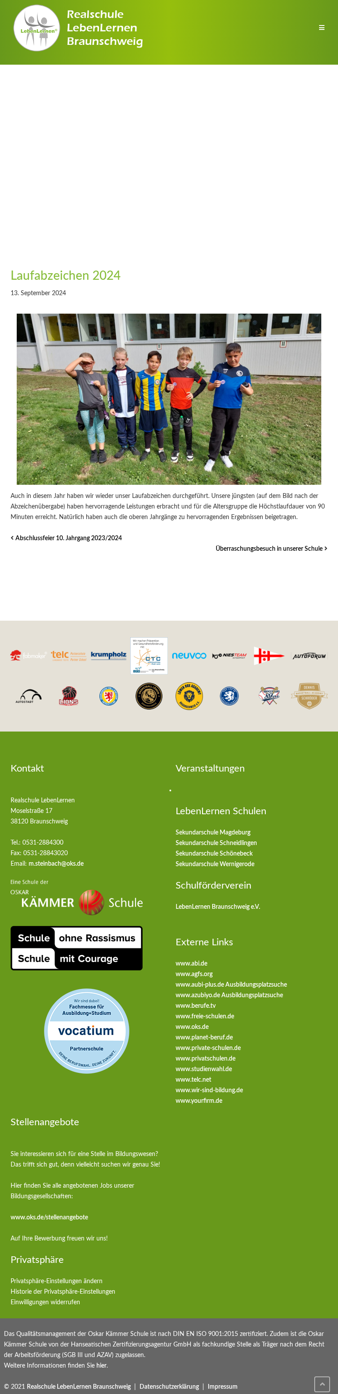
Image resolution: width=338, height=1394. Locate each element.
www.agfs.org (194, 974)
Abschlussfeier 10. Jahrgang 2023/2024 (68, 538)
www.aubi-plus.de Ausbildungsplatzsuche (231, 985)
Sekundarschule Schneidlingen (216, 843)
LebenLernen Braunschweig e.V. (218, 907)
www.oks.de (192, 1027)
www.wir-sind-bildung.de (209, 1090)
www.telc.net (193, 1080)
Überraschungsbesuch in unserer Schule (269, 549)
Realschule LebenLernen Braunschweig (79, 1387)
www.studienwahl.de (204, 1069)
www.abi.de (191, 964)
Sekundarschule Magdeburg (213, 833)
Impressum (223, 1387)
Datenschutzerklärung (169, 1387)
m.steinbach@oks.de (56, 864)
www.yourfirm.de (199, 1101)
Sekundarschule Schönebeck (214, 854)
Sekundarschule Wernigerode (215, 864)
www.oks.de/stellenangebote (49, 1218)
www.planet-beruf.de (204, 1038)
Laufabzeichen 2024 (66, 276)
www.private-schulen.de (208, 1048)
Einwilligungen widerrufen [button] (45, 1302)
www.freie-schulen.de (205, 1016)
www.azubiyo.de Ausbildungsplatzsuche (229, 995)
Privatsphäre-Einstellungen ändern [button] (57, 1281)
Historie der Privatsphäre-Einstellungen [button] (63, 1292)
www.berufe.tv (196, 1006)
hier (101, 1366)
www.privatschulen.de (205, 1059)
